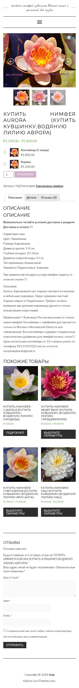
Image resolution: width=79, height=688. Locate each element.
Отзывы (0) (49, 197)
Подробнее (15, 432)
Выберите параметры (53, 434)
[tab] (15, 197)
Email (7, 615)
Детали (31, 197)
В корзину (25, 174)
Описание (15, 197)
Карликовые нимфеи (49, 186)
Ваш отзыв (11, 577)
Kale (52, 674)
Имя (6, 601)
